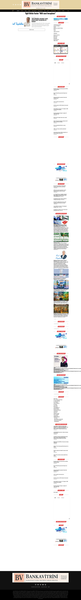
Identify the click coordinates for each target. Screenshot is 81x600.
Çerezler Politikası (44, 586)
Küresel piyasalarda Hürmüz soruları (60, 125)
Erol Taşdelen (56, 402)
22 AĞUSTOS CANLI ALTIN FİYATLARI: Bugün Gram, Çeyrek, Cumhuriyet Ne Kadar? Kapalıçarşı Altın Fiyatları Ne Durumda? (61, 437)
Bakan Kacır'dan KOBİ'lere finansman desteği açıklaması (61, 442)
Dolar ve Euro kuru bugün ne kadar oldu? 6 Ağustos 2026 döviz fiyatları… (61, 121)
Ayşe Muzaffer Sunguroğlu (58, 419)
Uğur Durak (55, 398)
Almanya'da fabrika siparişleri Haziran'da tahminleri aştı (60, 98)
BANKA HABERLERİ (34, 10)
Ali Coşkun (55, 404)
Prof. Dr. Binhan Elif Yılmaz (58, 399)
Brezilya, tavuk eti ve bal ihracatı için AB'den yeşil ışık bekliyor (61, 89)
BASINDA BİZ (59, 10)
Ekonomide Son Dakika (61, 424)
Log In (55, 30)
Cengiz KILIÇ (56, 411)
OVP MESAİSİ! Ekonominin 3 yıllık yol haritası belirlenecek (61, 433)
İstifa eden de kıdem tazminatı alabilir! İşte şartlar (61, 455)
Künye (55, 29)
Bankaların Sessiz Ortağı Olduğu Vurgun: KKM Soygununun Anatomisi (61, 314)
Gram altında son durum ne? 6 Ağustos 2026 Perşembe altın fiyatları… (61, 109)
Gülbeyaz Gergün (56, 413)
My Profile (55, 37)
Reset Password (56, 39)
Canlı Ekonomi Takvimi (57, 24)
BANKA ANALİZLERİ (40, 10)
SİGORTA (48, 10)
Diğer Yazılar (31, 29)
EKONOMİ (29, 10)
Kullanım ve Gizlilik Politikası (58, 28)
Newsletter (55, 38)
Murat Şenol (56, 406)
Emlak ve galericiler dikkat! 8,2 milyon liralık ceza (61, 451)
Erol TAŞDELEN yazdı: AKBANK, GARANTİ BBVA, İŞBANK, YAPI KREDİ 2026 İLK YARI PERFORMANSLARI (60, 195)
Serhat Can (55, 412)
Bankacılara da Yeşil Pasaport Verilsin (60, 242)
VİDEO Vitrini (56, 40)
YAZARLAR (22, 10)
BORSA (45, 10)
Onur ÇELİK (55, 405)
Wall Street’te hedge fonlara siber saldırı (60, 117)
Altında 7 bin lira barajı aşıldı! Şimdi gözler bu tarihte (61, 446)
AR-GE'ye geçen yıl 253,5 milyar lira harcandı (61, 105)
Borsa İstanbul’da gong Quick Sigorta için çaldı (60, 93)
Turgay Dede (56, 415)
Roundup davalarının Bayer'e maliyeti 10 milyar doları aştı (60, 113)
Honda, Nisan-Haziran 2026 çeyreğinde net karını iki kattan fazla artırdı (61, 133)
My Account (55, 36)
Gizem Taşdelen (56, 414)
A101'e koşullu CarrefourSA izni (59, 101)
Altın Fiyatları (56, 492)
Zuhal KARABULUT (57, 407)
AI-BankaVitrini (56, 421)
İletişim (63, 10)
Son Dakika (61, 86)
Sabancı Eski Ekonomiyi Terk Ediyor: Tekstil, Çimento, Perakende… (61, 301)
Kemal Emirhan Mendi (57, 420)
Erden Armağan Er (57, 403)
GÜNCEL (26, 10)
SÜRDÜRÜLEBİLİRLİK (53, 10)
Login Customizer (56, 31)
